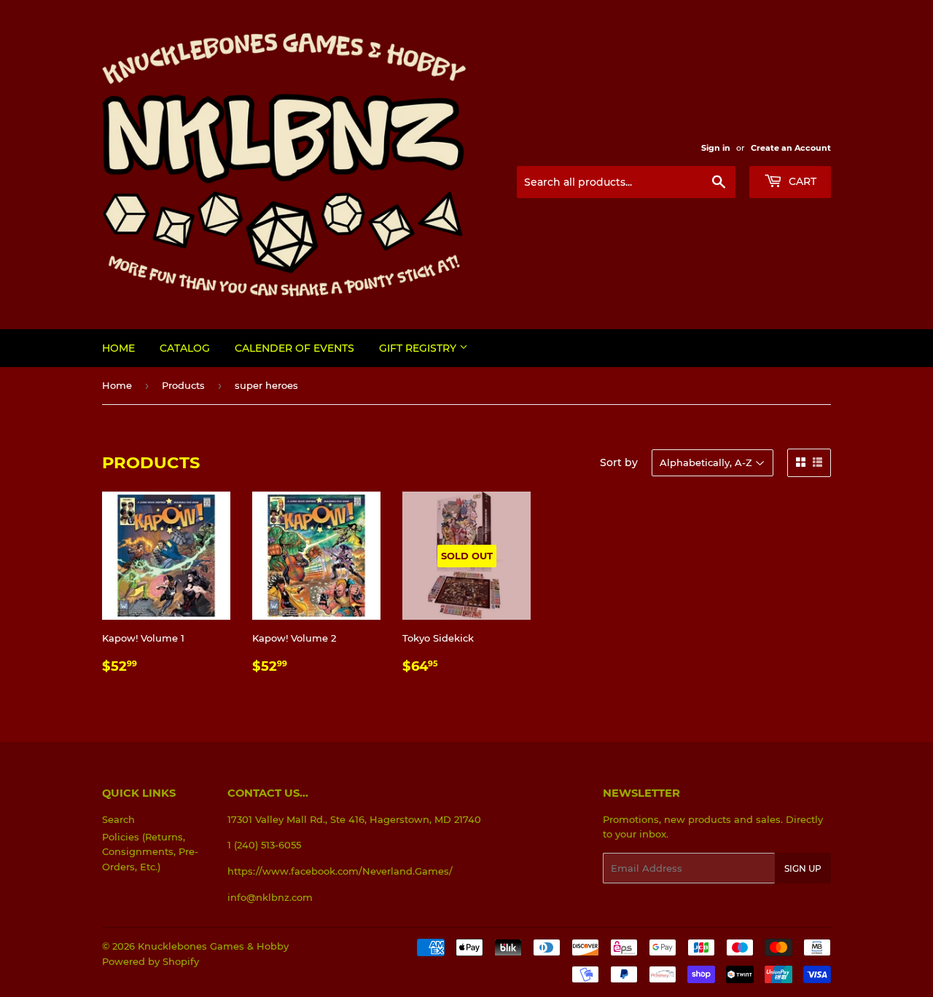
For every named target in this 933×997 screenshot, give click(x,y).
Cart (801, 181)
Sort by (619, 462)
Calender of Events (294, 348)
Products (183, 385)
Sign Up (802, 868)
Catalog (185, 348)
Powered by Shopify (150, 961)
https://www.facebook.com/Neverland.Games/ (340, 871)
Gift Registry (419, 348)
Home (118, 348)
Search (118, 819)
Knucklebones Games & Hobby (213, 946)
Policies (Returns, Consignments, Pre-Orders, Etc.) (150, 852)
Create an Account (791, 148)
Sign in (715, 148)
